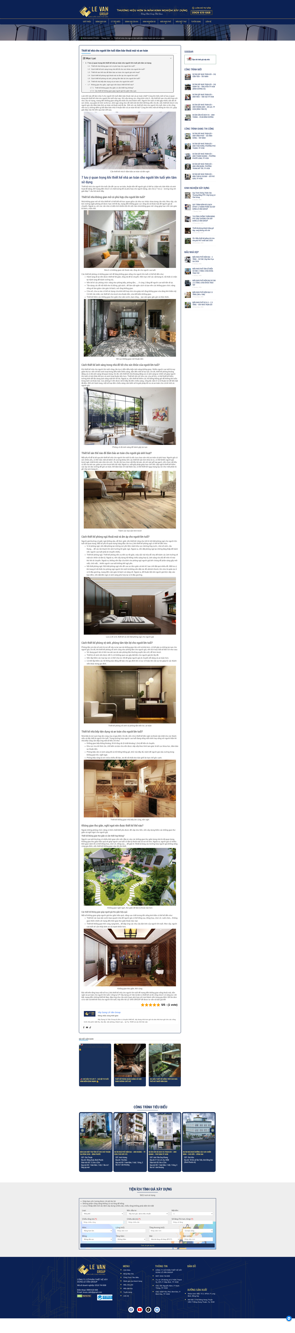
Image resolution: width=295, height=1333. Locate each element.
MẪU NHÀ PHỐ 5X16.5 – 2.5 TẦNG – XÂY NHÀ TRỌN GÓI (202, 303)
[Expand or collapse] (170, 58)
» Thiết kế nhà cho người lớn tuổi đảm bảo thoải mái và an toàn (138, 38)
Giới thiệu (87, 21)
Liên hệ (208, 21)
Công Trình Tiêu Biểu (131, 1277)
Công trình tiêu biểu (150, 1106)
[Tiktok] (90, 1027)
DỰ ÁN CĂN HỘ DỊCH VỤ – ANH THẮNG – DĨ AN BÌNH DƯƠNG (203, 116)
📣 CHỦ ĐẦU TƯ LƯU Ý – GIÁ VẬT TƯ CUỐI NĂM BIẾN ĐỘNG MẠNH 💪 (94, 1080)
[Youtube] (87, 1027)
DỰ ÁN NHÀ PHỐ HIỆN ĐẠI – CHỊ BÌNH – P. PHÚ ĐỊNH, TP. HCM (133, 1153)
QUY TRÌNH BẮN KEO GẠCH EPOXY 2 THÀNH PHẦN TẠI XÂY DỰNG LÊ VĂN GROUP (203, 206)
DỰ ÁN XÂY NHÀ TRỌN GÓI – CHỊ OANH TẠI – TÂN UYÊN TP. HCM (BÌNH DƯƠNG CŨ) (204, 86)
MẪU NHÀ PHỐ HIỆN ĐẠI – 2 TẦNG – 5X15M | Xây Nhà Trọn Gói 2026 (203, 259)
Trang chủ (107, 38)
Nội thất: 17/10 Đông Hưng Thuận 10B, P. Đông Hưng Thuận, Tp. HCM (201, 1301)
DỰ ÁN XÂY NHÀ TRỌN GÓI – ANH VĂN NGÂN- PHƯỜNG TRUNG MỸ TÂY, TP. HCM (202, 166)
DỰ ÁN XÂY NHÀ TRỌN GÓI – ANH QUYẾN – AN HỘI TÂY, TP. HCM (167, 1153)
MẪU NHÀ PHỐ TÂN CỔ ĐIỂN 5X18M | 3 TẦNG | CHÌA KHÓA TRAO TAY (202, 270)
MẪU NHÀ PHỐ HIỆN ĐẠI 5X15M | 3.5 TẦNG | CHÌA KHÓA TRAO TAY (204, 282)
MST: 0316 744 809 (163, 1276)
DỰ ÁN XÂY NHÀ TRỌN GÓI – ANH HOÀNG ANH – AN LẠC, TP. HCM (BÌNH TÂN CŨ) (203, 106)
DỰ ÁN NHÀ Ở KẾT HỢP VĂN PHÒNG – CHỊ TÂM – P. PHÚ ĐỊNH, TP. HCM (98, 1153)
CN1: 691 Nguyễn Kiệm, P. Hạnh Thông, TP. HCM (167, 1287)
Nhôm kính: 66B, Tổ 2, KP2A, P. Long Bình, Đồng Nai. (201, 1295)
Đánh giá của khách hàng (132, 1281)
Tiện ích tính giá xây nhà (201, 59)
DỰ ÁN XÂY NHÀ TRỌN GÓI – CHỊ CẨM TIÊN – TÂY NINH (204, 75)
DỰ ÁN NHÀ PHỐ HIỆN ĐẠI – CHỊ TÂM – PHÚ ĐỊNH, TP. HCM (200, 1153)
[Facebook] (84, 1027)
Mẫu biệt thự (181, 21)
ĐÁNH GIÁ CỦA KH (131, 21)
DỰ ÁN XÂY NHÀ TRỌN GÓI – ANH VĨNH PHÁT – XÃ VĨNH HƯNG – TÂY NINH (202, 135)
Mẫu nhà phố (165, 21)
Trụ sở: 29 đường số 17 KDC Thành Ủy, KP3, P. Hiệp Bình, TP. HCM (169, 1281)
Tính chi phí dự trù (147, 1245)
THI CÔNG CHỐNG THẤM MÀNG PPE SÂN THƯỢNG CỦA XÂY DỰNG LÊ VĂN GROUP (203, 218)
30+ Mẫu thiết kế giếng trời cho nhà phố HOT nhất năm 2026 (163, 1080)
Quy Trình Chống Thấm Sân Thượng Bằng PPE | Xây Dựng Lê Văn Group (203, 195)
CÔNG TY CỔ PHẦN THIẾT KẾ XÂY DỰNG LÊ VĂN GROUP (169, 1271)
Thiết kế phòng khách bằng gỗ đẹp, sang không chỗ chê (128, 1080)
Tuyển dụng (196, 21)
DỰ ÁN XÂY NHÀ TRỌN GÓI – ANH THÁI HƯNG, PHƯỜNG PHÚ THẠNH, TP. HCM (203, 145)
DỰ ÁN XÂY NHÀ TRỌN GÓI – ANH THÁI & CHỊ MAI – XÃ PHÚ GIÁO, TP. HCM (203, 176)
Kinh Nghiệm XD (149, 21)
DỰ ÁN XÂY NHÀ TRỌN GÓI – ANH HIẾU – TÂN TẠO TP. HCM (203, 95)
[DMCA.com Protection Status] (84, 1297)
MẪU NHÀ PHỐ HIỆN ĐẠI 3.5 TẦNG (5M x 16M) (202, 293)
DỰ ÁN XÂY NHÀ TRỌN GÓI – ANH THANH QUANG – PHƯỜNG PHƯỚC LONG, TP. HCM (204, 156)
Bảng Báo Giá (101, 21)
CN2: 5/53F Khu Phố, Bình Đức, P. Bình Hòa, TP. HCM (168, 1293)
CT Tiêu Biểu (115, 21)
